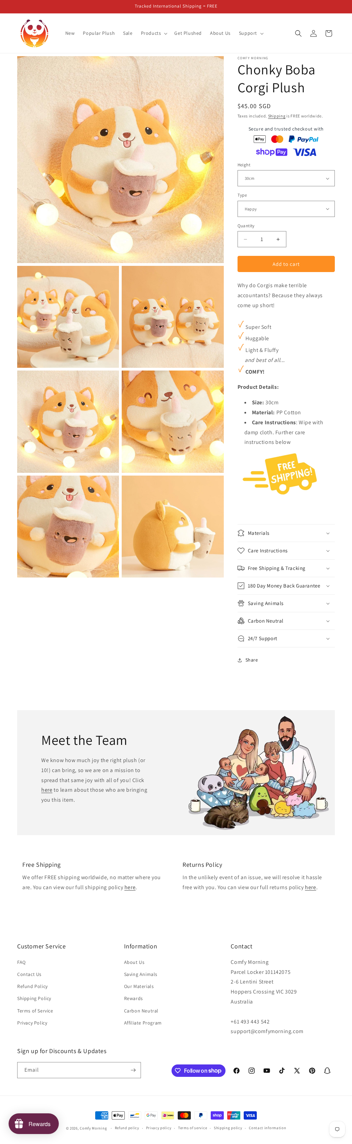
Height (244, 165)
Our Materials (139, 986)
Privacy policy (159, 1127)
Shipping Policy (34, 998)
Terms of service (192, 1127)
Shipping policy (228, 1127)
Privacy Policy (32, 1023)
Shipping (277, 115)
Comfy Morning (93, 1128)
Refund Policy (32, 986)
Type (242, 195)
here (46, 789)
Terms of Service (35, 1011)
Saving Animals (140, 974)
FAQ (21, 962)
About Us (134, 962)
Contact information (267, 1127)
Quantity (246, 226)
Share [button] (251, 660)
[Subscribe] (133, 1070)
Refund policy (127, 1127)
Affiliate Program (143, 1023)
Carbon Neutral (141, 1011)
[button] (153, 33)
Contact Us (29, 974)
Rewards (133, 998)
